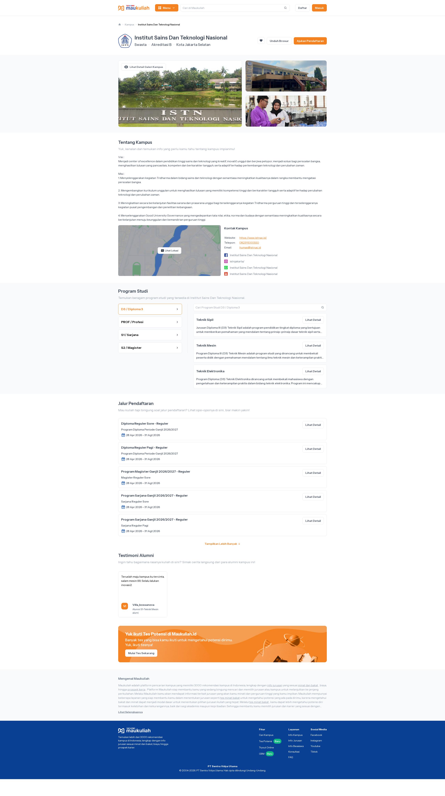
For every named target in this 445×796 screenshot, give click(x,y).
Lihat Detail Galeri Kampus (146, 67)
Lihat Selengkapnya (130, 712)
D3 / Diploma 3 (132, 309)
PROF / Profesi (132, 322)
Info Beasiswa (296, 746)
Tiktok (314, 751)
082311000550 (249, 242)
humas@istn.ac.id (250, 247)
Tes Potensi (269, 741)
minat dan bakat (308, 685)
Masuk (319, 8)
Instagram (316, 740)
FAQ (290, 757)
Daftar (302, 8)
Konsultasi (294, 751)
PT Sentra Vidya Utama (222, 766)
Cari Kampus (266, 735)
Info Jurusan (295, 740)
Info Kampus (295, 735)
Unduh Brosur (279, 41)
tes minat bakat (230, 697)
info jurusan (274, 685)
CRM (265, 753)
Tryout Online (266, 747)
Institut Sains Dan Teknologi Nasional (159, 24)
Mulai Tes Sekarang (141, 653)
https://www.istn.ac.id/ (253, 237)
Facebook (316, 735)
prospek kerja (136, 689)
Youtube (315, 746)
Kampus (129, 24)
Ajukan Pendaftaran (310, 41)
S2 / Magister (131, 348)
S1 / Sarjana (129, 335)
